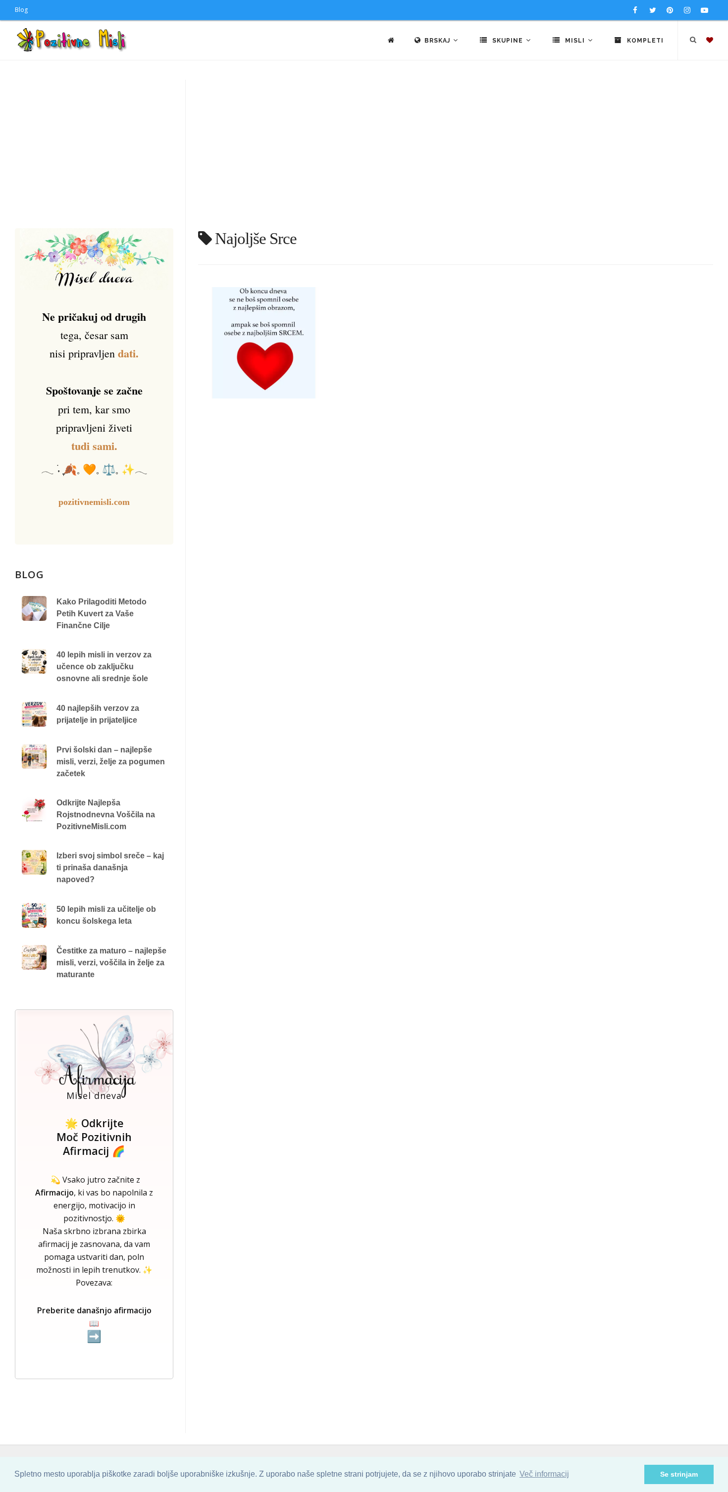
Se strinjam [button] (679, 1474)
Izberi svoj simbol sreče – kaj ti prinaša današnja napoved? (110, 867)
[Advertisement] (364, 154)
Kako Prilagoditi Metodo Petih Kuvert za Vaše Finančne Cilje (101, 613)
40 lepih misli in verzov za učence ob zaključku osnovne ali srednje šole (104, 666)
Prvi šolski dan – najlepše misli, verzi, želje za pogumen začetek (110, 762)
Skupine (507, 40)
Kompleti (644, 40)
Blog (21, 9)
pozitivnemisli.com (94, 502)
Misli (575, 40)
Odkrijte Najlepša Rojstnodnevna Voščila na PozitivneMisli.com (105, 814)
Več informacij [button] (544, 1474)
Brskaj (438, 40)
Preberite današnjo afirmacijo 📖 (94, 1324)
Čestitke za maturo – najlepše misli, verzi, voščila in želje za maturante (111, 962)
